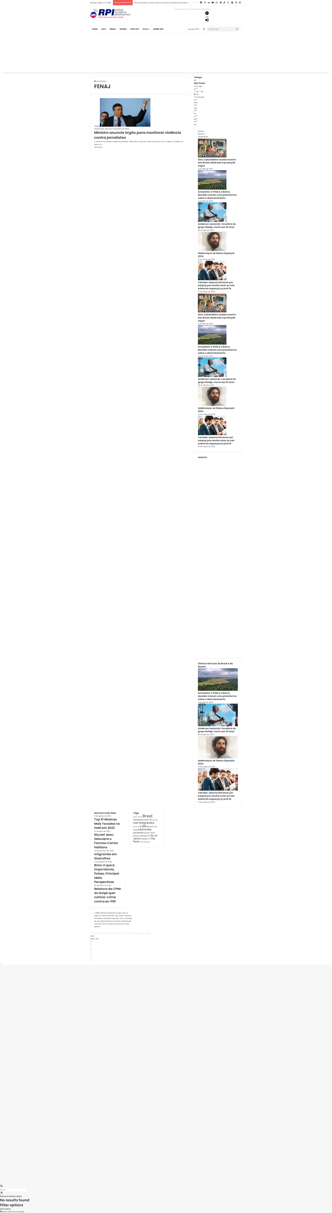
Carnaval (138, 819)
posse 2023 (149, 833)
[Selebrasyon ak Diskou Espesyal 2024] (212, 250)
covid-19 (147, 819)
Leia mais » (98, 147)
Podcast (134, 29)
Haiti (103, 29)
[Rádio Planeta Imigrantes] (114, 13)
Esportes (155, 820)
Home (95, 29)
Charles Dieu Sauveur (103, 129)
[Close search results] (1, 1193)
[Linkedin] (91, 947)
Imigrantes (146, 823)
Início (98, 81)
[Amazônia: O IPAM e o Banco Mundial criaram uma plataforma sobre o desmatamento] (212, 189)
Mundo (123, 29)
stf (149, 839)
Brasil (113, 29)
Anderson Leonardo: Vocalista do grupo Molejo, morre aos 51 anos (217, 225)
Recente (201, 134)
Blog (145, 29)
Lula (143, 826)
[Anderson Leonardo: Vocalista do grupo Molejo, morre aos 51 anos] (212, 221)
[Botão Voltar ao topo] (0, 963)
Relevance (4, 1196)
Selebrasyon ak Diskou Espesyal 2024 (216, 255)
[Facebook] (91, 941)
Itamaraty (136, 827)
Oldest (19, 1196)
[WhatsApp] (91, 960)
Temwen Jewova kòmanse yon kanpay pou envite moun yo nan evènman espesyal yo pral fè (216, 285)
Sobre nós (158, 29)
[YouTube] (91, 950)
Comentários (203, 136)
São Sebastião (145, 842)
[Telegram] (91, 955)
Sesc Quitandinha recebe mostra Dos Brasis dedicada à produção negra (217, 162)
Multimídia (144, 829)
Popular (201, 131)
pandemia (138, 832)
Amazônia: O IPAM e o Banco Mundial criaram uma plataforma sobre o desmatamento (168, 3)
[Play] (207, 13)
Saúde (144, 839)
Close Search (5, 1209)
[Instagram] (91, 952)
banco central (137, 817)
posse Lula (138, 836)
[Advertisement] (166, 52)
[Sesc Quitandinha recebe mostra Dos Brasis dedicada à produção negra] (212, 157)
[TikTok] (91, 958)
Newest (12, 1196)
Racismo (146, 836)
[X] (91, 944)
